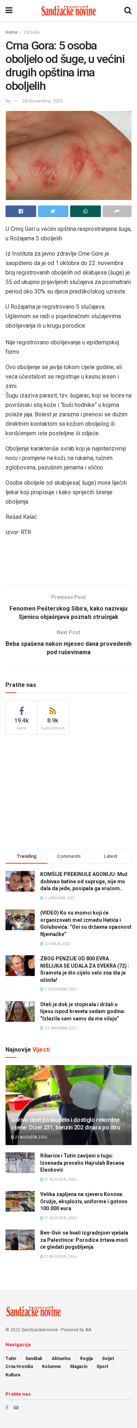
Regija (86, 1358)
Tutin (10, 1358)
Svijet (108, 1358)
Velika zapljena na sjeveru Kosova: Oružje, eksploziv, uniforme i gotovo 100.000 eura (84, 1201)
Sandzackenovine (40, 1329)
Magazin (78, 1366)
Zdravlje (31, 32)
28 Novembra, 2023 (42, 101)
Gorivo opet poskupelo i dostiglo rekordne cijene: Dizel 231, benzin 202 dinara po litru (65, 1123)
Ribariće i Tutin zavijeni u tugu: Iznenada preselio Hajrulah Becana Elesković (82, 1163)
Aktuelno (61, 1358)
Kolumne (51, 1366)
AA (88, 1329)
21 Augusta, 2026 (30, 1137)
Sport (102, 1366)
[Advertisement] (68, 563)
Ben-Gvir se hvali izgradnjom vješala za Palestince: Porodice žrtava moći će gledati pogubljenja (84, 1240)
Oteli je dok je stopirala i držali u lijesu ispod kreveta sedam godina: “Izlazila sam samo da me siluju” (82, 1011)
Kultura (12, 1374)
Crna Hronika (19, 1366)
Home (11, 32)
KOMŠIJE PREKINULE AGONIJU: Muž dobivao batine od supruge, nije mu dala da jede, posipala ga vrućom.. (84, 881)
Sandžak (33, 1358)
